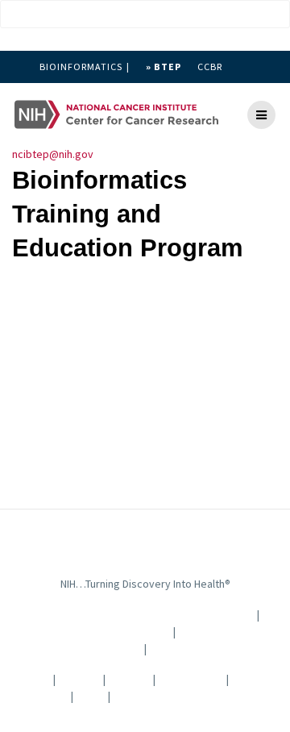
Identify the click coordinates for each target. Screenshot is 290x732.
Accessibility (191, 679)
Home (34, 679)
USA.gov (179, 648)
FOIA (89, 695)
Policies (129, 679)
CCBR (209, 66)
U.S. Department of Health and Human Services (133, 614)
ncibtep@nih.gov (52, 154)
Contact (79, 679)
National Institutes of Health (96, 631)
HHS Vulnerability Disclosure (182, 695)
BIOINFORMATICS (80, 66)
